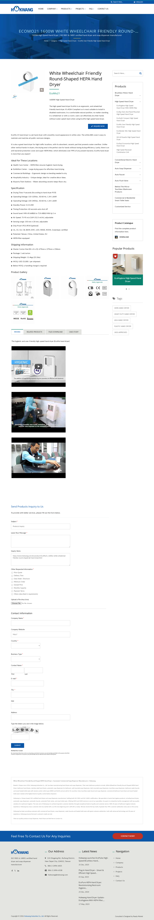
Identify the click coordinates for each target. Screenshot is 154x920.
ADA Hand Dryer (121, 320)
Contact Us (103, 9)
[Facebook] (12, 871)
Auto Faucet (120, 175)
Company (51, 9)
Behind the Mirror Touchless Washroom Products (123, 189)
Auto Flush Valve (121, 181)
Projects (80, 9)
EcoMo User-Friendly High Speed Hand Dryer (94, 41)
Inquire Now (99, 126)
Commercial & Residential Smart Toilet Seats (125, 199)
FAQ (91, 9)
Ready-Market (138, 916)
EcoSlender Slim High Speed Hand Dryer (128, 132)
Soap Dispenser (33, 818)
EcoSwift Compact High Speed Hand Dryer (127, 119)
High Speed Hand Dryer (68, 41)
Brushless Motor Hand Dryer (124, 94)
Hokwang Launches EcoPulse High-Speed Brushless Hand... (93, 859)
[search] (111, 2)
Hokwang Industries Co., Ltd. (34, 916)
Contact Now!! (128, 836)
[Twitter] (15, 871)
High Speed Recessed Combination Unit (124, 151)
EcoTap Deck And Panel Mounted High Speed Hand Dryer (128, 113)
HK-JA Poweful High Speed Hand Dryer (128, 138)
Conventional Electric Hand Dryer (126, 161)
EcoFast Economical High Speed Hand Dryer (128, 145)
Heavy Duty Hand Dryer (124, 314)
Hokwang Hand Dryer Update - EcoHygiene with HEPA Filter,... (92, 899)
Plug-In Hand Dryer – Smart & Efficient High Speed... (91, 871)
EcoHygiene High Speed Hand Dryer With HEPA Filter (127, 107)
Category (54, 41)
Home (41, 9)
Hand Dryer (42, 818)
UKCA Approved (120, 332)
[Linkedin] (18, 871)
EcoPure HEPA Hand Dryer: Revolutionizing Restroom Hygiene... (90, 885)
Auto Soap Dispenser (123, 168)
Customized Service (122, 207)
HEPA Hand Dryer (121, 308)
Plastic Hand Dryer (122, 326)
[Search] (140, 73)
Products (66, 9)
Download (124, 237)
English (139, 2)
